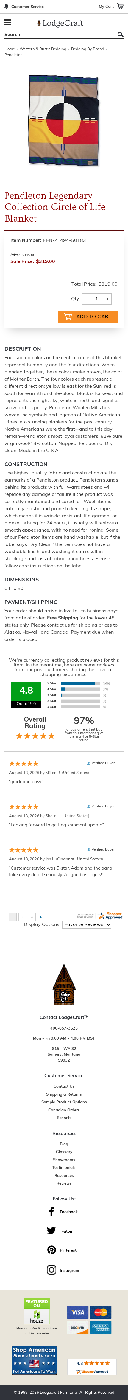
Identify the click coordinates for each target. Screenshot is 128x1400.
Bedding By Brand (87, 49)
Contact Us (64, 1086)
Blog (64, 1144)
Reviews (64, 1184)
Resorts (64, 1118)
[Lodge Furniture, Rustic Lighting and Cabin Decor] (60, 23)
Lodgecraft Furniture (58, 1393)
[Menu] (8, 23)
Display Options (41, 924)
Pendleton (13, 55)
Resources (64, 1176)
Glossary (64, 1152)
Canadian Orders (64, 1110)
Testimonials (64, 1168)
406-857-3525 (64, 1028)
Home (9, 49)
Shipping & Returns (64, 1095)
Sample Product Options (64, 1102)
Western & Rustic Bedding (43, 49)
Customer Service (27, 7)
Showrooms (64, 1160)
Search (121, 34)
